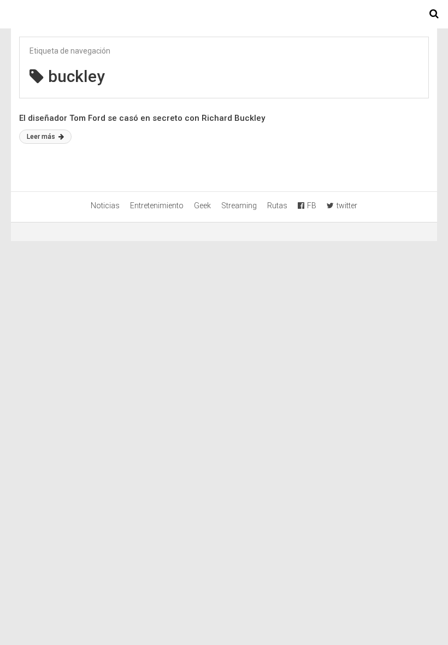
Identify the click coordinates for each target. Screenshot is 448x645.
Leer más (42, 136)
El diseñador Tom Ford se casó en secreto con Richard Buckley (142, 118)
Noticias (105, 205)
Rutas (277, 205)
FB (311, 205)
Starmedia (224, 14)
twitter (347, 205)
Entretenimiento (157, 205)
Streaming (239, 205)
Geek (202, 205)
